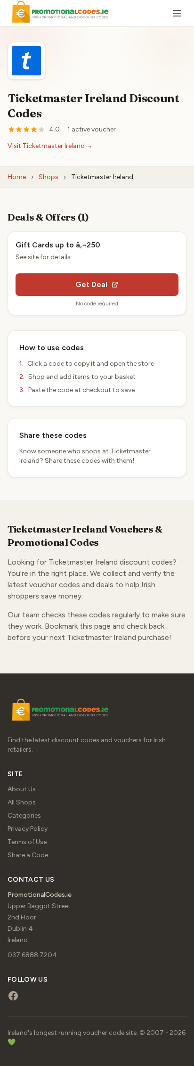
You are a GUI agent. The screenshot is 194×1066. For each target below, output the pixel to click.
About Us (22, 789)
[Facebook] (13, 995)
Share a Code (28, 855)
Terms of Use (27, 842)
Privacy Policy (28, 829)
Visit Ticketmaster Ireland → (50, 146)
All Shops (22, 802)
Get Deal (91, 284)
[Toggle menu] (177, 13)
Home (17, 177)
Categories (24, 816)
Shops (48, 177)
